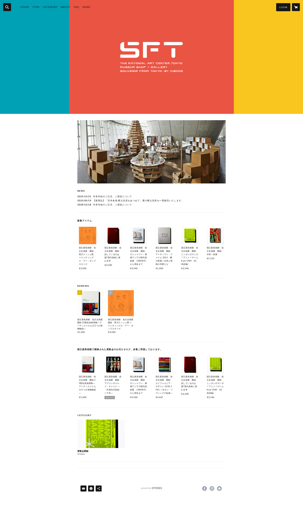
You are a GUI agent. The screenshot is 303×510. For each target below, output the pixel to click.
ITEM (35, 6)
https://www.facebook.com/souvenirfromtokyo (204, 488)
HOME (25, 6)
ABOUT (66, 6)
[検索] (7, 7)
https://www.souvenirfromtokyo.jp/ (219, 488)
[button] (283, 7)
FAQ (76, 6)
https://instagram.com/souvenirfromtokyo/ (212, 488)
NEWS (86, 6)
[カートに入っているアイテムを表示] (296, 7)
